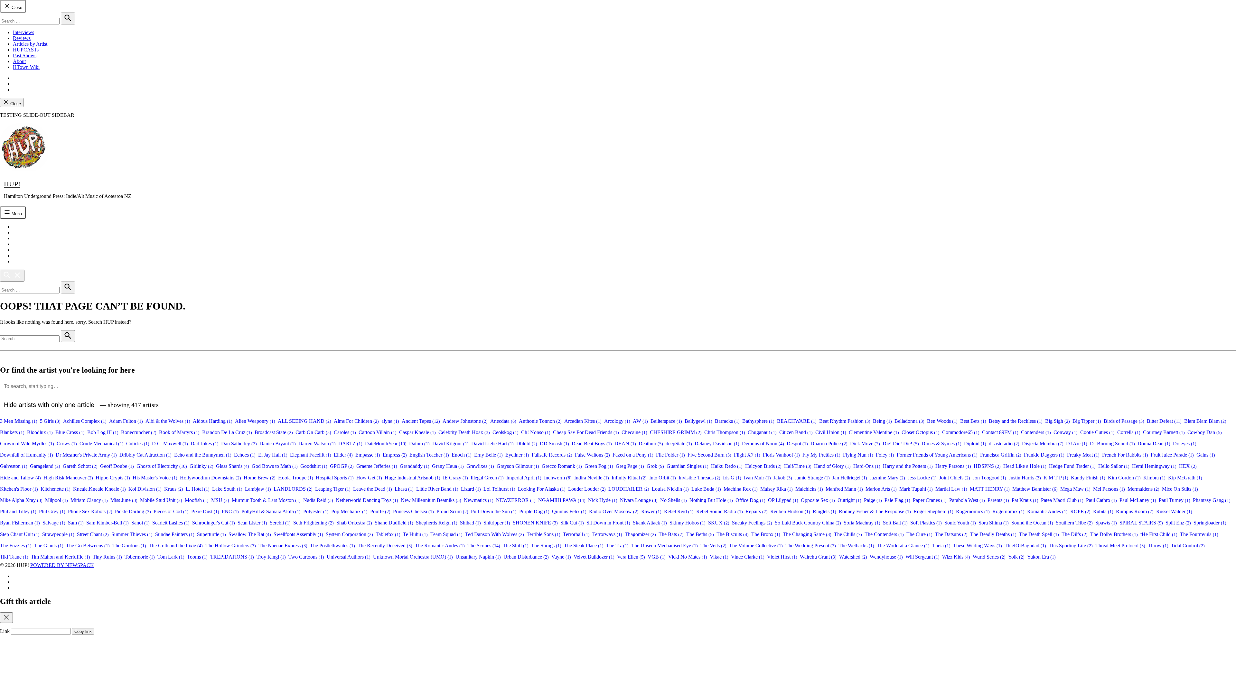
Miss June (123, 500)
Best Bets (973, 421)
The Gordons (129, 545)
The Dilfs (1075, 534)
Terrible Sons (543, 534)
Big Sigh (1057, 421)
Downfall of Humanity (26, 455)
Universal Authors (348, 557)
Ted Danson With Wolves (494, 534)
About (19, 61)
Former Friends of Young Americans (937, 455)
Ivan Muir (757, 477)
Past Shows (24, 55)
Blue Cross (70, 432)
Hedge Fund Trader (1072, 466)
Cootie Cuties (1097, 432)
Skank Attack (650, 522)
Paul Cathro (1101, 500)
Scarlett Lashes (171, 522)
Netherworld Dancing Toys (367, 500)
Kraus (173, 489)
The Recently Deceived (385, 545)
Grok (655, 466)
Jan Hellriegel (849, 477)
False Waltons (592, 455)
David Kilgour (450, 443)
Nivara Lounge (639, 500)
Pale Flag (897, 500)
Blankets (12, 432)
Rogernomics (973, 511)
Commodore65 (960, 432)
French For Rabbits (1125, 455)
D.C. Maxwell (170, 443)
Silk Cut (572, 522)
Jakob (782, 477)
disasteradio (1004, 443)
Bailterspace (666, 421)
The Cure (919, 534)
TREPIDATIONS (232, 557)
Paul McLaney (1137, 500)
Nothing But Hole (711, 500)
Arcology (617, 421)
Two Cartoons (306, 557)
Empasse (367, 455)
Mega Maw (1075, 489)
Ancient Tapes (421, 421)
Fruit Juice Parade (1172, 455)
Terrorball (576, 534)
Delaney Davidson (717, 443)
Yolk (1016, 557)
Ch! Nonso (535, 432)
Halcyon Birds (763, 466)
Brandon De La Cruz (227, 432)
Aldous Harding (212, 421)
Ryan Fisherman (20, 522)
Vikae (719, 557)
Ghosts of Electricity (161, 466)
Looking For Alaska (542, 489)
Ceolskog (505, 432)
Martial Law (951, 489)
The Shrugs (546, 545)
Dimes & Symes (941, 443)
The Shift (516, 545)
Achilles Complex (85, 421)
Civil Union (830, 432)
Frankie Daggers (1044, 455)
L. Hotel (198, 489)
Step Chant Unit (20, 534)
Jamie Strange (812, 477)
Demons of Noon (763, 443)
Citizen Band (796, 432)
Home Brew (260, 477)
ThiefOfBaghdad (1025, 545)
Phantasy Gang (1212, 500)
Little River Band (437, 489)
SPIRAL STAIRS (1141, 522)
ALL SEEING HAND (304, 421)
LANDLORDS (293, 489)
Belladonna (909, 421)
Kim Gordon (1124, 477)
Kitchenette (55, 489)
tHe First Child (1158, 534)
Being (882, 421)
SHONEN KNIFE (535, 522)
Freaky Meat (1083, 455)
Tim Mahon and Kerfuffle (60, 557)
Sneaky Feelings (752, 522)
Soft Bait (895, 522)
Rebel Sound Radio (719, 511)
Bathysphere (758, 421)
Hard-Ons (866, 466)
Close (16, 7)
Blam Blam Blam (1205, 421)
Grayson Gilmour (518, 466)
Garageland (45, 466)
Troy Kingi (271, 557)
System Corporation (349, 534)
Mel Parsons (1109, 489)
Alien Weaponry (255, 421)
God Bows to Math (275, 466)
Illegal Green (487, 477)
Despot (797, 443)
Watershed (853, 557)
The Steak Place (584, 545)
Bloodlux (40, 432)
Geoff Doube (117, 466)
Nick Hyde (602, 500)
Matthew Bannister (1035, 489)
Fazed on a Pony (633, 455)
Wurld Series (989, 557)
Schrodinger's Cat (213, 522)
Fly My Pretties (821, 455)
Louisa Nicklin (670, 489)
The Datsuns (951, 534)
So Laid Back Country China (808, 522)
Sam (76, 522)
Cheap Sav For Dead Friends (586, 432)
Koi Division (145, 489)
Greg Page (630, 466)
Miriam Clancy (89, 500)
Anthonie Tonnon (540, 421)
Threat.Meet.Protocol (1120, 545)
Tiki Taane (14, 557)
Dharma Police (828, 443)
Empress (395, 455)
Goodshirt (313, 466)
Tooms (197, 557)
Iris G (732, 477)
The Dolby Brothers (1114, 534)
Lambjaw (258, 489)
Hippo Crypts (113, 477)
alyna (390, 421)
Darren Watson (317, 443)
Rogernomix (1008, 511)
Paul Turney (1174, 500)
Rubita (1103, 511)
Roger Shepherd (933, 511)
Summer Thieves (132, 534)
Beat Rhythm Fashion (844, 421)
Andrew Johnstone (465, 421)
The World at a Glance (903, 545)
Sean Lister (252, 522)
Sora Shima (994, 522)
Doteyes (1184, 443)
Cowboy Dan (1204, 432)
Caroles (345, 432)
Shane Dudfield (394, 522)
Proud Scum (452, 511)
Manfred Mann (844, 489)
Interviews (23, 32)
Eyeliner (517, 455)
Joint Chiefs (954, 477)
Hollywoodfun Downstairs (210, 477)
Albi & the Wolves (167, 421)
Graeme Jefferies (376, 466)
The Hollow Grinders (230, 545)
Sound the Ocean (1032, 522)
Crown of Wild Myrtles (27, 443)
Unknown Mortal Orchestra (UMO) (413, 557)
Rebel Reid (679, 511)
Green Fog (599, 466)
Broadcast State (274, 432)
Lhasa (404, 489)
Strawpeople (58, 534)
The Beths (700, 534)
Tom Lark (170, 557)
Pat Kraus (1025, 500)
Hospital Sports (335, 477)
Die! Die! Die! (901, 443)
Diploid (975, 443)
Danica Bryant (277, 443)
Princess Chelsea (413, 511)
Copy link (83, 631)
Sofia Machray (862, 522)
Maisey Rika (776, 489)
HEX (1188, 466)
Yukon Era (1041, 557)
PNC (230, 511)
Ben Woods (942, 421)
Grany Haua (448, 466)
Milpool (56, 500)
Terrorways (607, 534)
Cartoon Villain (378, 432)
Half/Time (797, 466)
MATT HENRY (990, 489)
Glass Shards (232, 466)
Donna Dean (1154, 443)
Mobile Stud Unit (161, 500)
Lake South (227, 489)
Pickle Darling (133, 511)
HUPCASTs (26, 49)
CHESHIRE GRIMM (676, 432)
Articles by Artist (30, 44)
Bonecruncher (138, 432)
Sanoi (140, 522)
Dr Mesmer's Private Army (86, 455)
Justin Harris (1025, 477)
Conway (1065, 432)
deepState (679, 443)
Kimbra (1154, 477)
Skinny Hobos (688, 522)
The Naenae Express (282, 545)
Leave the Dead (372, 489)
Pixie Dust (205, 511)
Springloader (1210, 522)
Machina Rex (741, 489)
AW (640, 421)
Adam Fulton (126, 421)
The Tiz (617, 545)
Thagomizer (640, 534)
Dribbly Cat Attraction (145, 455)
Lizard (471, 489)
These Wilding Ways (977, 545)
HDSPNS (987, 466)
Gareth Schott (80, 466)
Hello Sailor (1113, 466)
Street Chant (93, 534)
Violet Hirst (782, 557)
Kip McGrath (1185, 477)
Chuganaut (762, 432)
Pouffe (380, 511)
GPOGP (342, 466)
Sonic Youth (960, 522)
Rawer (651, 511)
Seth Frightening (313, 522)
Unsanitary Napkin (478, 557)
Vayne (561, 557)
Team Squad (446, 534)
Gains (1205, 455)
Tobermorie (140, 557)
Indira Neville (591, 477)
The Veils (713, 545)
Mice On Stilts (1180, 489)
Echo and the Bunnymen (202, 455)
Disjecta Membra (1042, 443)
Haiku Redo (727, 466)
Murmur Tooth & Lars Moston (266, 500)
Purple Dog (534, 511)
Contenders (1036, 432)
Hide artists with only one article (49, 404)
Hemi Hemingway (1154, 466)
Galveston (13, 466)
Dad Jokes (205, 443)
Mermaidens (1143, 489)
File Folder (670, 455)
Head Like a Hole (1024, 466)
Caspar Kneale (417, 432)
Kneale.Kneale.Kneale (99, 489)
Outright (849, 500)
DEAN (625, 443)
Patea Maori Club (1062, 500)
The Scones (483, 545)
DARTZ (350, 443)
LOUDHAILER (628, 489)
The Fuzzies (16, 545)
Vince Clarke (747, 557)
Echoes (245, 455)
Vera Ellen (631, 557)
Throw (1158, 545)
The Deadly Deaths (993, 534)
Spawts (1106, 522)
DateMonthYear (386, 443)
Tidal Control (1188, 545)
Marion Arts (881, 489)
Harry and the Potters (908, 466)
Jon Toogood (989, 477)
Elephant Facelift (310, 455)
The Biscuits (732, 534)
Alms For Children (356, 421)
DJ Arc (1076, 443)
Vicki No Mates (687, 557)
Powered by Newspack (62, 565)
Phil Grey (52, 511)
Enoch (462, 455)
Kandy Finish (1088, 477)
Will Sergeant (922, 557)
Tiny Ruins (107, 557)
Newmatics (478, 500)
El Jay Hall (272, 455)
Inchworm (558, 477)
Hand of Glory (832, 466)
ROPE (1080, 511)
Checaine (634, 432)
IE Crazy (455, 477)
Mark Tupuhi (916, 489)
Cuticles (137, 443)
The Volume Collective (756, 545)
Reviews (22, 38)
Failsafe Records (552, 455)
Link (5, 631)
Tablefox (388, 534)
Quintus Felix (569, 511)
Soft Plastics (926, 522)
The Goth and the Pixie (176, 545)
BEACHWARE (797, 421)
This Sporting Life (1071, 545)
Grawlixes (480, 466)
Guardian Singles (687, 466)
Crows (67, 443)
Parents (998, 500)
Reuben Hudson (790, 511)
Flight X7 (747, 455)
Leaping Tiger (333, 489)
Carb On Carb (313, 432)
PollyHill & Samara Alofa (271, 511)
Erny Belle (488, 455)
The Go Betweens (88, 545)
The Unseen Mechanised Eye (664, 545)
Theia (941, 545)
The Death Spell (1039, 534)
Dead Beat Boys (592, 443)
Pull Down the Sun (494, 511)
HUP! (12, 184)
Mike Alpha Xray (21, 500)
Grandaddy (414, 466)
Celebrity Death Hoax (464, 432)
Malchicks (809, 489)
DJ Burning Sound (1112, 443)
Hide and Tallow (20, 477)
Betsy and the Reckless (1016, 421)
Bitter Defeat (1164, 421)
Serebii (280, 522)
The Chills (848, 534)
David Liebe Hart (492, 443)
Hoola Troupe (295, 477)
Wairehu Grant (818, 557)
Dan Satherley (239, 443)
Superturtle (211, 534)
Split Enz (1178, 522)
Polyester (316, 511)
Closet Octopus (921, 432)
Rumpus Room (1135, 511)
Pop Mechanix (349, 511)
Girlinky (201, 466)
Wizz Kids (956, 557)
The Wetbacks (856, 545)
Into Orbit (662, 477)
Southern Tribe (1074, 522)
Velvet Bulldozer (594, 557)
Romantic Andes (1047, 511)
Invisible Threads (699, 477)
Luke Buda (706, 489)
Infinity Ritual (629, 477)
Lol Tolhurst (499, 489)
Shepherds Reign (436, 522)
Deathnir (651, 443)
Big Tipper (1086, 421)
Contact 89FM (1000, 432)
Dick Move (865, 443)
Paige (873, 500)
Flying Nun (858, 455)
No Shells (673, 500)
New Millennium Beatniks (431, 500)
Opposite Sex (818, 500)
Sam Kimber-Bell (107, 522)
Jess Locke (922, 477)
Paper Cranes (930, 500)
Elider (343, 455)
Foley (885, 455)
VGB (657, 557)
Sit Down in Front (608, 522)
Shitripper (496, 522)
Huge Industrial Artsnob (412, 477)
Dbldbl (526, 443)
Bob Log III (102, 432)
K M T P (1056, 477)
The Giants (48, 545)
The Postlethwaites (332, 545)
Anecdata (503, 421)
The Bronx (765, 534)
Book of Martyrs (179, 432)
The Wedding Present (810, 545)
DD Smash (554, 443)
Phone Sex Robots (90, 511)
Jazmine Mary (887, 477)
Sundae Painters (174, 534)
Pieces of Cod (171, 511)
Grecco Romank (562, 466)
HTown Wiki (26, 67)
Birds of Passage (1124, 421)
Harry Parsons (953, 466)
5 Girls (50, 421)
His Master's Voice (155, 477)
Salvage (53, 522)
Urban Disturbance (526, 557)
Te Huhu (415, 534)
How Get (369, 477)
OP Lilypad (783, 500)
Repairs (756, 511)
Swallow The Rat (250, 534)
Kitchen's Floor (19, 489)
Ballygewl (698, 421)
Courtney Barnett (1164, 432)
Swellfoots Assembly (298, 534)
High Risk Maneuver (68, 477)
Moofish (197, 500)
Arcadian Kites (583, 421)
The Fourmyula (1199, 534)
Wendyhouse (886, 557)
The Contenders (884, 534)
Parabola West (967, 500)
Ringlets (824, 511)
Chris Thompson (724, 432)
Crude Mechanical (102, 443)
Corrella (1128, 432)
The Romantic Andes (440, 545)
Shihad (470, 522)
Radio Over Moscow (614, 511)
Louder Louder (587, 489)
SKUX (718, 522)
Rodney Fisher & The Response (875, 511)
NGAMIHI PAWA (561, 500)
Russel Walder (1174, 511)
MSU (220, 500)
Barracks (727, 421)
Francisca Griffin (1000, 455)
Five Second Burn (709, 455)
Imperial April (523, 477)
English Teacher (429, 455)
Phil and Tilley (18, 511)
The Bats (671, 534)
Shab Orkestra (354, 522)
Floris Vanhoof (781, 455)
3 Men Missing (18, 421)
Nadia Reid (318, 500)
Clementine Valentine (874, 432)
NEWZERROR (516, 500)
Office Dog (750, 500)
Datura (419, 443)
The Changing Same (807, 534)
